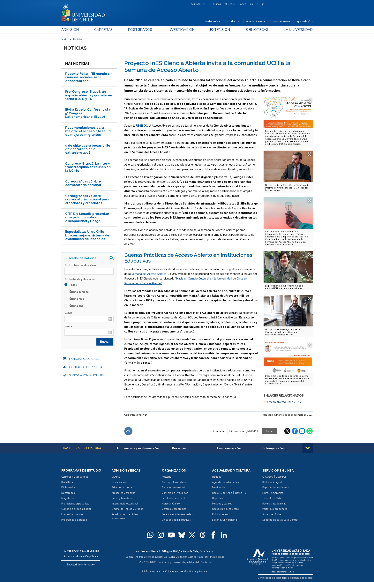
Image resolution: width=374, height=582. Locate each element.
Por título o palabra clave (80, 265)
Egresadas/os (304, 21)
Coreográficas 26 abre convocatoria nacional (83, 183)
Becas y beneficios (122, 498)
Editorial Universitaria (224, 519)
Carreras (103, 29)
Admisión (70, 29)
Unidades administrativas (176, 519)
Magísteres (67, 498)
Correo (242, 4)
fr (257, 4)
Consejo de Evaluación (175, 493)
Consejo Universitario (174, 482)
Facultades (196, 4)
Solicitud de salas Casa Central (280, 519)
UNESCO (141, 125)
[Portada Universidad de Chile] (84, 11)
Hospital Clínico (171, 503)
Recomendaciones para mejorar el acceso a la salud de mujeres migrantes (88, 131)
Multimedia (218, 487)
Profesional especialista (75, 503)
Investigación (181, 29)
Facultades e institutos (175, 498)
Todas (73, 285)
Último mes (76, 299)
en (251, 4)
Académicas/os (255, 21)
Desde (68, 313)
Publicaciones (220, 514)
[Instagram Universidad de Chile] (161, 535)
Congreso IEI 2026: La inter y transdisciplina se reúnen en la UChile (88, 167)
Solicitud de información (81, 564)
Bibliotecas (256, 29)
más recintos (217, 556)
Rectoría (166, 476)
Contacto (206, 562)
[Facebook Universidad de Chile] (213, 535)
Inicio (64, 39)
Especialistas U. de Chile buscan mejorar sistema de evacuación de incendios (87, 235)
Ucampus (281, 476)
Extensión (220, 29)
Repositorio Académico (275, 487)
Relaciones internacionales (177, 514)
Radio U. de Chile (222, 493)
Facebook (295, 431)
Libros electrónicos (273, 493)
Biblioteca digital (272, 482)
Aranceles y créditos (123, 493)
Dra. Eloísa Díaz (172, 556)
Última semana (79, 292)
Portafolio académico (274, 509)
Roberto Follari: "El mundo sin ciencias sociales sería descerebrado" (88, 77)
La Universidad (298, 29)
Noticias (77, 39)
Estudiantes (233, 21)
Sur (206, 556)
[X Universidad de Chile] (192, 535)
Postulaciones (119, 482)
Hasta (68, 326)
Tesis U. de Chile (272, 498)
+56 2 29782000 (147, 562)
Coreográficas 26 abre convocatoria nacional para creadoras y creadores (87, 199)
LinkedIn (302, 431)
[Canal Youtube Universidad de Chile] (171, 535)
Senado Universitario (174, 487)
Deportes (217, 498)
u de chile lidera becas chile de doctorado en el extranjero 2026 (87, 149)
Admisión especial (122, 487)
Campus (130, 556)
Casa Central (206, 551)
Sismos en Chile (271, 514)
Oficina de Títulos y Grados (127, 509)
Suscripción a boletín (86, 375)
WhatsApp (309, 431)
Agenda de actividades (225, 482)
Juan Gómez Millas (193, 556)
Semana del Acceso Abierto (149, 274)
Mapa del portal (190, 562)
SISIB (144, 571)
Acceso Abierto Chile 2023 (284, 402)
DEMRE (116, 476)
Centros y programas (174, 509)
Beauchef (157, 556)
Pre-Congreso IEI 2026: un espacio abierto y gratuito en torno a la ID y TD (88, 95)
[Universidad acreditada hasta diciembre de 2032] (280, 560)
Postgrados (140, 29)
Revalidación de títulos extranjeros (125, 516)
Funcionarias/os (280, 21)
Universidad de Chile (160, 571)
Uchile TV (240, 493)
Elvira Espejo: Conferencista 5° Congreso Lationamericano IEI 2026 (87, 113)
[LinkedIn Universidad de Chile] (224, 535)
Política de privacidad (196, 571)
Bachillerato (68, 482)
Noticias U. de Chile (84, 359)
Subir (128, 431)
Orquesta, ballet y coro (225, 509)
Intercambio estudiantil (125, 503)
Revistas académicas (274, 503)
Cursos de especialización (76, 509)
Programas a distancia (74, 519)
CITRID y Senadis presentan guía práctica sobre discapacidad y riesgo (87, 217)
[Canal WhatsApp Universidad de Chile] (150, 535)
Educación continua (72, 514)
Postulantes (212, 21)
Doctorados (68, 493)
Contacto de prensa (85, 367)
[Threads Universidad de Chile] (203, 535)
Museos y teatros (222, 503)
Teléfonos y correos (169, 562)
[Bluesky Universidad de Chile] (182, 535)
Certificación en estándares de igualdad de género (285, 577)
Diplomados (68, 487)
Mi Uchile (230, 4)
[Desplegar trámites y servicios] (308, 448)
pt (263, 4)
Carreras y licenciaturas (74, 476)
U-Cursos (216, 4)
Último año (76, 306)
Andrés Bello (143, 556)
